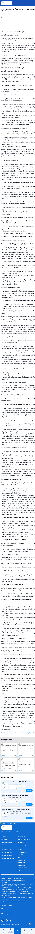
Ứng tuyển (29, 790)
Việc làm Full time (6, 852)
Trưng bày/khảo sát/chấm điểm (22, 861)
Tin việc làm (21, 842)
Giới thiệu (4, 839)
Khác (19, 870)
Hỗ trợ (3, 845)
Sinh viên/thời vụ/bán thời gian (22, 866)
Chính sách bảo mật (6, 842)
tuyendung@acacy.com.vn (18, 880)
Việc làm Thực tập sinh (7, 858)
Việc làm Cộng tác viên (7, 861)
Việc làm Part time (6, 855)
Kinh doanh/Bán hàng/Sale (22, 853)
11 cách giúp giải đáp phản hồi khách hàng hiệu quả (20, 733)
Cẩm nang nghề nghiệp (10, 932)
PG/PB (19, 857)
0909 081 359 (19, 878)
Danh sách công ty (22, 845)
